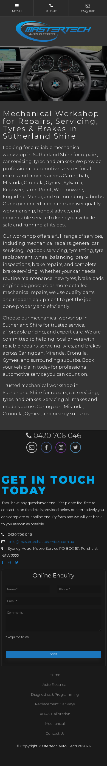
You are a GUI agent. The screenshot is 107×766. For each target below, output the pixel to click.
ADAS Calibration (55, 714)
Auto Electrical (55, 685)
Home (55, 675)
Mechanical (55, 724)
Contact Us (55, 733)
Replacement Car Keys (55, 704)
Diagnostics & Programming (55, 694)
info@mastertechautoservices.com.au (41, 542)
